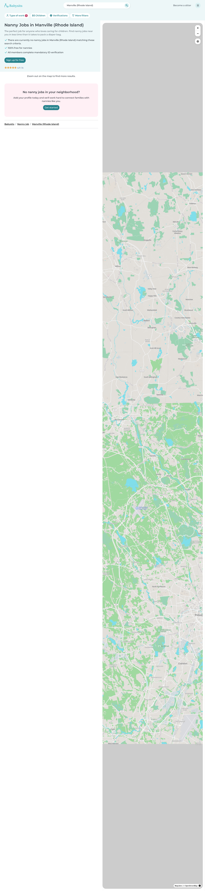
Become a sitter (182, 5)
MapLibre (178, 885)
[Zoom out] (198, 33)
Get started (51, 107)
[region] (152, 456)
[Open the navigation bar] (198, 5)
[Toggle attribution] (199, 885)
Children (40, 15)
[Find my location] (198, 41)
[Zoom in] (198, 28)
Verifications (59, 15)
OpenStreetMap (191, 885)
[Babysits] (13, 5)
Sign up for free (15, 60)
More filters (81, 15)
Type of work (18, 15)
